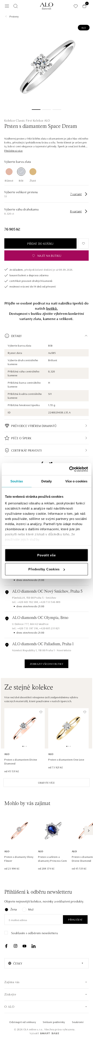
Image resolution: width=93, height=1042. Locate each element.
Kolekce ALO (41, 120)
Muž (31, 909)
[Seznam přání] (75, 6)
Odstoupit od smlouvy (22, 1022)
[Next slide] (88, 830)
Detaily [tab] (46, 481)
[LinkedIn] (33, 946)
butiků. (52, 308)
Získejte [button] (10, 994)
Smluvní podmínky (54, 1022)
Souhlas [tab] (16, 481)
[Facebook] (6, 946)
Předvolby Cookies (44, 569)
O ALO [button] (9, 1007)
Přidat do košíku (40, 243)
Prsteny (14, 16)
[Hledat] (15, 6)
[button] (13, 150)
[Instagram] (15, 946)
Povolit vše (46, 555)
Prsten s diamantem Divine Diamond (20, 761)
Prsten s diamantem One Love (66, 759)
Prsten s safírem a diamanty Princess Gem (52, 858)
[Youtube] (24, 946)
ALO (83, 27)
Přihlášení (75, 919)
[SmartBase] (49, 1033)
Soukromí (77, 1022)
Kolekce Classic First (18, 120)
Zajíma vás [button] (12, 982)
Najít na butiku (49, 255)
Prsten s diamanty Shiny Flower (18, 858)
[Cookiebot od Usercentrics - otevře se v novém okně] (69, 469)
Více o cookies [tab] (76, 481)
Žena (13, 909)
